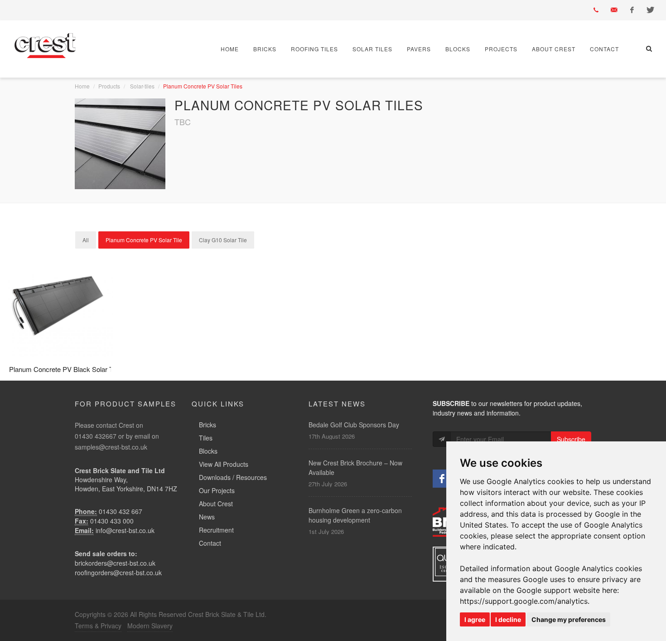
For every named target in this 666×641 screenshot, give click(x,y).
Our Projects (217, 490)
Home (230, 49)
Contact (604, 49)
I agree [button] (474, 619)
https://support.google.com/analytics (524, 601)
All (85, 240)
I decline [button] (508, 619)
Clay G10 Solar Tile (223, 240)
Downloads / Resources (233, 477)
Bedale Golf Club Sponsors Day (354, 424)
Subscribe (571, 439)
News (207, 516)
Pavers (419, 49)
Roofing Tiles (314, 49)
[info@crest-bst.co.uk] (614, 10)
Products (109, 86)
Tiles (205, 437)
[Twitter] (650, 10)
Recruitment (216, 529)
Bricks (264, 49)
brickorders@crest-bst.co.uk (115, 563)
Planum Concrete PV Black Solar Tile (64, 369)
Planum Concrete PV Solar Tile (144, 240)
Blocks (457, 49)
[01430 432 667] (596, 10)
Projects (501, 49)
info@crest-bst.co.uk (125, 530)
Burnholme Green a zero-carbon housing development (355, 515)
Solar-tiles (142, 86)
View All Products (223, 464)
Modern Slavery (150, 625)
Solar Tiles (372, 49)
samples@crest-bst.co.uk (111, 446)
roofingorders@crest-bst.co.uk (118, 572)
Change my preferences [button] (568, 619)
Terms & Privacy (98, 625)
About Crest (553, 49)
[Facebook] (632, 10)
